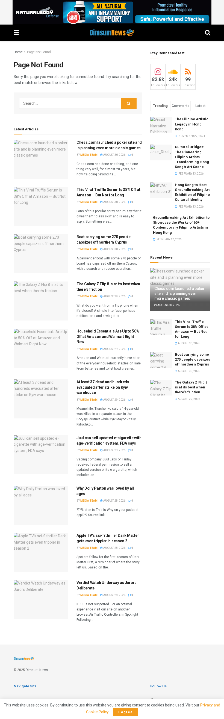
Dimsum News (37, 670)
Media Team (89, 154)
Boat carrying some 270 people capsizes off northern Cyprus (192, 359)
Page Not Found (39, 52)
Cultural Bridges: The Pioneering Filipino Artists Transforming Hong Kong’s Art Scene (192, 157)
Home (18, 52)
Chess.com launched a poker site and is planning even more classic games (179, 293)
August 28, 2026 (114, 500)
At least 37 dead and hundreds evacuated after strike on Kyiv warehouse (102, 387)
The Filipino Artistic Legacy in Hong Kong (191, 124)
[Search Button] (129, 103)
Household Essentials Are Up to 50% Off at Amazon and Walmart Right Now (107, 336)
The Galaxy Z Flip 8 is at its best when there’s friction (191, 387)
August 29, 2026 (114, 296)
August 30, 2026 (114, 154)
